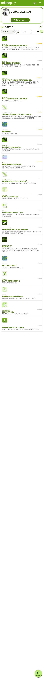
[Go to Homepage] (8, 3)
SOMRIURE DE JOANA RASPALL (15, 230)
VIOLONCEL (7, 247)
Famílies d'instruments (11, 147)
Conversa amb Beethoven (12, 296)
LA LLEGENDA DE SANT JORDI (14, 99)
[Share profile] (41, 27)
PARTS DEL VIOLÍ (9, 265)
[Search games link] (34, 3)
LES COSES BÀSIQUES (11, 63)
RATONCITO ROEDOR (11, 281)
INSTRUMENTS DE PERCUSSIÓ (14, 181)
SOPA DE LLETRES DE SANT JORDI (16, 114)
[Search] (17, 31)
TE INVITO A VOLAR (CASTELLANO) (17, 80)
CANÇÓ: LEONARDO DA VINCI (14, 46)
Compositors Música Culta (12, 212)
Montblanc (6, 132)
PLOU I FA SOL (8, 312)
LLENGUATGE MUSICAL (11, 164)
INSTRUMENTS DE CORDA (13, 327)
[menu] (40, 3)
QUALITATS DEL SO (10, 197)
